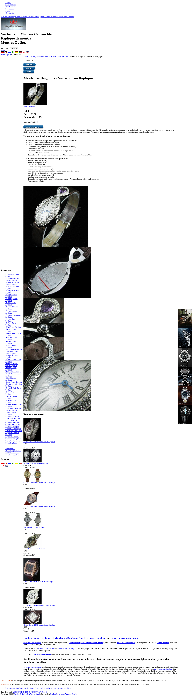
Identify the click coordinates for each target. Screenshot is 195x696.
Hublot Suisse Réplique (10, 346)
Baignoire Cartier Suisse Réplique (35, 463)
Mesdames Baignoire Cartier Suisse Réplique (80, 637)
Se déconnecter (10, 5)
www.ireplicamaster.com (123, 637)
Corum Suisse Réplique (10, 320)
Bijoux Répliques (11, 421)
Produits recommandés (28, 17)
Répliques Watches (12, 416)
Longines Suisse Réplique (11, 357)
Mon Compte (10, 7)
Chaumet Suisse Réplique (11, 308)
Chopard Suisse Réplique (11, 312)
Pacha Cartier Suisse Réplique (34, 527)
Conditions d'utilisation (27, 688)
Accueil (8, 3)
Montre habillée (163, 643)
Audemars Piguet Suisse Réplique (12, 279)
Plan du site (63, 688)
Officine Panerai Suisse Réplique (11, 365)
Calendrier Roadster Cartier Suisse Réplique (39, 442)
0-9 (46, 692)
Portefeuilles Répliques (13, 431)
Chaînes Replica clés (12, 425)
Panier (7, 11)
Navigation (40, 17)
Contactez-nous (61, 17)
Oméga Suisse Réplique (10, 369)
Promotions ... (10, 449)
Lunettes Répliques (12, 427)
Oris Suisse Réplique (13, 372)
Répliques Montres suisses (40, 57)
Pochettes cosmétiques (13, 429)
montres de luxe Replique (66, 649)
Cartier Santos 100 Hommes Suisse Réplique (39, 605)
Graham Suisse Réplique (11, 338)
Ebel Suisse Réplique (13, 327)
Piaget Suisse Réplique (10, 379)
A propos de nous (50, 17)
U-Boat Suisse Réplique (11, 401)
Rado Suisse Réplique (13, 382)
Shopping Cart (6, 55)
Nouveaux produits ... (13, 451)
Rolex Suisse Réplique (10, 393)
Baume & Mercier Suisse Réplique (12, 283)
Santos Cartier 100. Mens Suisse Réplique (38, 582)
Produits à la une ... (12, 453)
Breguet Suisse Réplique (11, 296)
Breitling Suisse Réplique (11, 300)
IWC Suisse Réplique (13, 349)
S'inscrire (70, 17)
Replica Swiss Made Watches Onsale (27, 694)
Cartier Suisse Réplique (59, 57)
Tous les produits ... (12, 455)
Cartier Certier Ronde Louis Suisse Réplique (39, 483)
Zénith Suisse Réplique (10, 413)
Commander (9, 13)
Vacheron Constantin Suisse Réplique (13, 409)
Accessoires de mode (12, 418)
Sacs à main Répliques (13, 439)
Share (3, 50)
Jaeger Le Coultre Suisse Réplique (12, 352)
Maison (3, 17)
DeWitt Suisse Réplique (10, 324)
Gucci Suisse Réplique (10, 342)
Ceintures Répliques (12, 423)
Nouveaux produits (13, 17)
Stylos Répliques (11, 443)
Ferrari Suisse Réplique (10, 330)
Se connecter (10, 9)
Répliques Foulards (12, 437)
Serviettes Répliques (12, 441)
